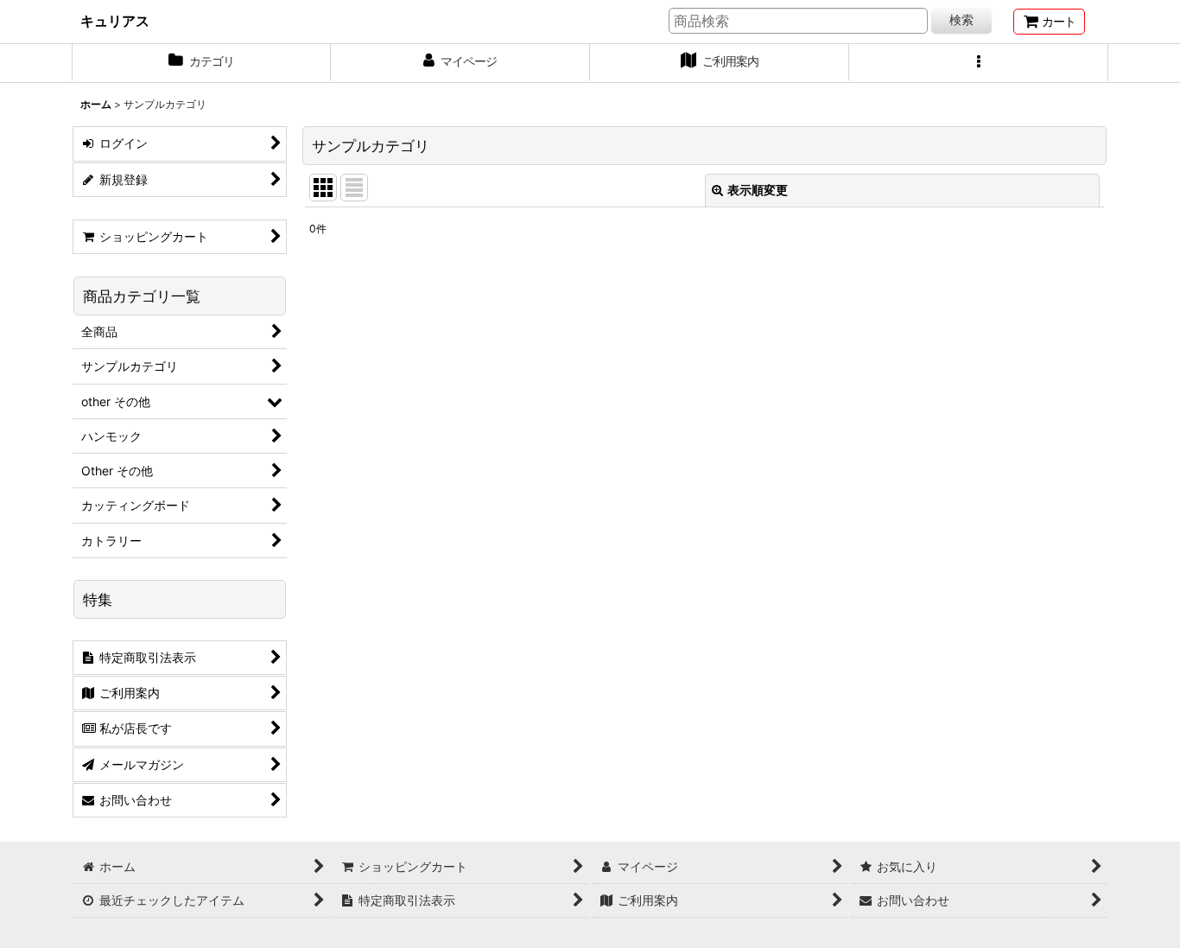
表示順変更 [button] (757, 189)
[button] (978, 63)
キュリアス (114, 20)
